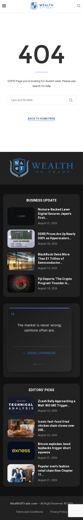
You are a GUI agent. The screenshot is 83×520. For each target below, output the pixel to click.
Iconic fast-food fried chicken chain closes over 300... (56, 425)
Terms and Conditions (29, 512)
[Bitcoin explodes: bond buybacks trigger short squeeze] (21, 451)
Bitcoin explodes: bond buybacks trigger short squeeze (54, 448)
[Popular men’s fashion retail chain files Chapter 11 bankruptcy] (21, 473)
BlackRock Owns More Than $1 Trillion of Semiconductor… (54, 258)
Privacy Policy (58, 512)
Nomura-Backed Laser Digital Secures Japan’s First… (54, 213)
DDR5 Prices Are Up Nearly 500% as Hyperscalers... (56, 236)
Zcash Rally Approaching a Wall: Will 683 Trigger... (56, 403)
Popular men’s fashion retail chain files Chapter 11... (55, 470)
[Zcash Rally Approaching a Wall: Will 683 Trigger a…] (21, 406)
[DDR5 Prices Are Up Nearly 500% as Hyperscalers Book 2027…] (21, 239)
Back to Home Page (41, 119)
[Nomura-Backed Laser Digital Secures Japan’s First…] (21, 216)
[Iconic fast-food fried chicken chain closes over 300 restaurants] (21, 428)
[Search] (79, 6)
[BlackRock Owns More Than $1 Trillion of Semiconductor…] (21, 261)
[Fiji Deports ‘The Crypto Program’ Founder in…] (21, 284)
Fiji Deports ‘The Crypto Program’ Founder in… (55, 281)
